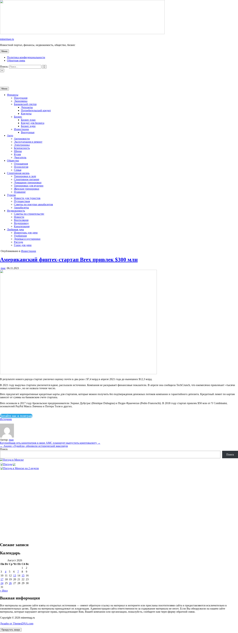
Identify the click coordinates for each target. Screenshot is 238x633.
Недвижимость (16, 210)
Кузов (17, 154)
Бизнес (18, 116)
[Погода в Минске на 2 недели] (20, 467)
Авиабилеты (21, 207)
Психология (21, 166)
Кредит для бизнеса (32, 122)
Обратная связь (16, 60)
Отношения (21, 163)
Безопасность (22, 148)
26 (10, 583)
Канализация (21, 226)
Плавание (20, 191)
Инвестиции (21, 129)
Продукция (20, 97)
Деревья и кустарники (27, 238)
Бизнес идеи (28, 126)
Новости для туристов (27, 198)
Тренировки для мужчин (28, 185)
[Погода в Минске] (12, 459)
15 (23, 575)
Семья (17, 169)
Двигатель (20, 157)
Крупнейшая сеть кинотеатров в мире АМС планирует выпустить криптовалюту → (50, 442)
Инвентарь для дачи (26, 232)
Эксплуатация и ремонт (28, 141)
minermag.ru (7, 39)
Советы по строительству (29, 213)
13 (14, 575)
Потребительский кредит (36, 110)
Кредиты (26, 113)
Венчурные (27, 132)
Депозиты (27, 107)
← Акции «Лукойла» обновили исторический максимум (34, 446)
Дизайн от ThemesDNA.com (16, 623)
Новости (19, 216)
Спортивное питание (26, 179)
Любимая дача (15, 229)
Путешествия (22, 201)
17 (2, 579)
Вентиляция (21, 220)
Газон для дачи (23, 245)
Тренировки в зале (25, 176)
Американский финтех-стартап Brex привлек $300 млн (69, 259)
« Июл (4, 590)
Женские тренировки (26, 188)
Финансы (12, 94)
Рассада (18, 242)
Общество (13, 160)
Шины (18, 151)
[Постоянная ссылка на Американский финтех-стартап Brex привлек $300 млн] (78, 373)
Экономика (20, 101)
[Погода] (8, 463)
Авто (10, 135)
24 (2, 583)
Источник (6, 419)
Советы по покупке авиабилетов (33, 204)
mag (3, 268)
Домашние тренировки (27, 182)
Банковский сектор (25, 104)
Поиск (4, 449)
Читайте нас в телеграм (16, 416)
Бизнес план (28, 119)
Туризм (11, 195)
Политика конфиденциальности (26, 57)
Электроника (22, 144)
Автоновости (22, 138)
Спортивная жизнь (18, 173)
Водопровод (21, 223)
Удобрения (20, 235)
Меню (4, 51)
